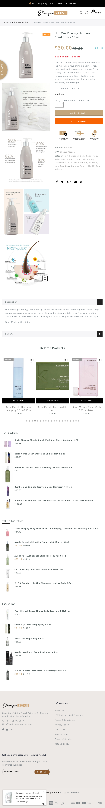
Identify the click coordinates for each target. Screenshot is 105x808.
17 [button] (70, 420)
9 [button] (48, 420)
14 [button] (62, 420)
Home (6, 22)
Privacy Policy (62, 724)
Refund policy (62, 744)
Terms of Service (63, 739)
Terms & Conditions (65, 720)
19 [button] (75, 420)
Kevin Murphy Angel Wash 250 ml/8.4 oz (86, 409)
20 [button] (78, 420)
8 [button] (45, 420)
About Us (59, 710)
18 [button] (73, 420)
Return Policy (61, 734)
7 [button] (43, 420)
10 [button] (51, 420)
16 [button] (67, 420)
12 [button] (56, 420)
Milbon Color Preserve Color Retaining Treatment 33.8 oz (29, 797)
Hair (78, 159)
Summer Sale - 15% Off (83, 166)
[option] (19, 385)
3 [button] (32, 420)
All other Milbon (20, 22)
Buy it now (78, 121)
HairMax (67, 147)
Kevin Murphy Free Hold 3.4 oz (53, 409)
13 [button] (59, 420)
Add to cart (53, 400)
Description (11, 302)
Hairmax (93, 162)
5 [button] (37, 420)
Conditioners (68, 159)
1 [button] (26, 420)
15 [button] (64, 420)
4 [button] (34, 420)
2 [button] (29, 420)
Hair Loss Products (77, 162)
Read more (18, 400)
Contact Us (60, 729)
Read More (60, 94)
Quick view (31, 360)
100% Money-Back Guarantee (70, 715)
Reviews (9, 334)
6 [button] (40, 420)
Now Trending (62, 166)
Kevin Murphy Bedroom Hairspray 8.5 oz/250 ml (19, 409)
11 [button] (54, 420)
